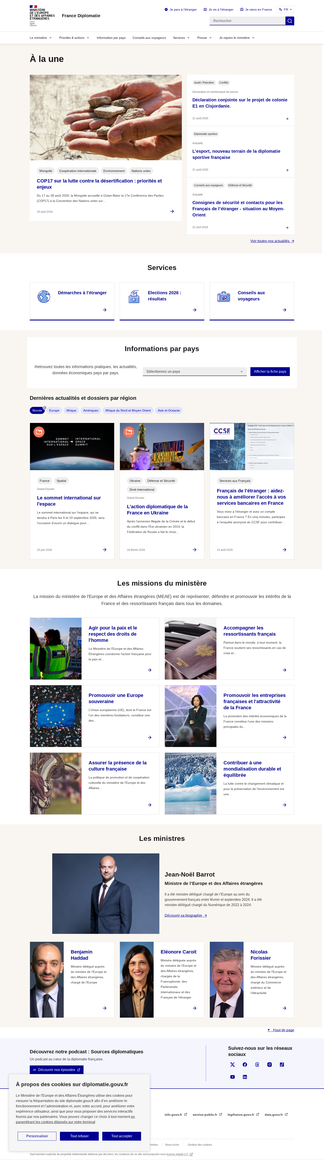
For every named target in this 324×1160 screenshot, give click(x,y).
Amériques (90, 410)
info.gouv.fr (174, 1114)
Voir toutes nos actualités (269, 241)
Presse (202, 37)
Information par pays (111, 37)
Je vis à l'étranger (221, 9)
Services (179, 37)
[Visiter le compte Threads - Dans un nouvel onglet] (257, 1064)
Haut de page (283, 1030)
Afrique (71, 410)
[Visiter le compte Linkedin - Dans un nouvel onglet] (244, 1076)
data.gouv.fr (274, 1114)
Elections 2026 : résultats (164, 295)
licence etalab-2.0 (178, 1154)
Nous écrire (172, 1144)
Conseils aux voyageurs (149, 37)
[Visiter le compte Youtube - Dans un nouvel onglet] (232, 1076)
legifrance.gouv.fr (241, 1114)
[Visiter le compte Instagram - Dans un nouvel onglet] (269, 1064)
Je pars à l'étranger (183, 9)
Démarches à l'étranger (82, 292)
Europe (54, 410)
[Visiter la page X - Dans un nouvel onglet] (232, 1064)
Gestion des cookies (200, 1144)
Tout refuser (79, 1136)
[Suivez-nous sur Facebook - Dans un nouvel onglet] (244, 1064)
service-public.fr (205, 1114)
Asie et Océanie (169, 410)
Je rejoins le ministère (234, 37)
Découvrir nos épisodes (56, 1070)
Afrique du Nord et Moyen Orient (128, 410)
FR (286, 9)
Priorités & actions (71, 37)
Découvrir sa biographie (183, 915)
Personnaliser (37, 1136)
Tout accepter (121, 1136)
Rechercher (289, 21)
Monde (37, 410)
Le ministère (38, 37)
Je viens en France (258, 9)
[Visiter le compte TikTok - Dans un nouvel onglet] (281, 1064)
